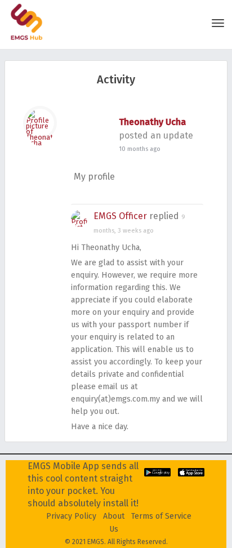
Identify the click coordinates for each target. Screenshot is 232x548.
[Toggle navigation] (218, 23)
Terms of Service (161, 516)
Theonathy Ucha (152, 122)
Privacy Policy (71, 516)
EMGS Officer (120, 216)
